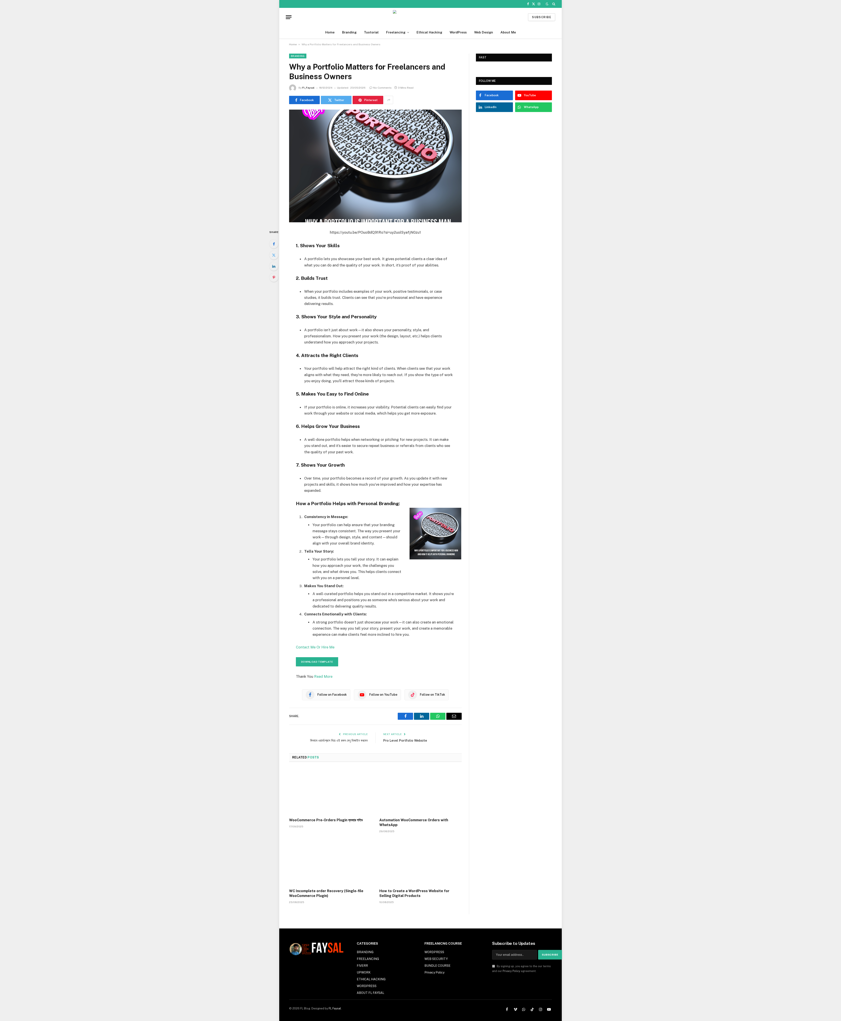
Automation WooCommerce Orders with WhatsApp (413, 822)
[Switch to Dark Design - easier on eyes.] (547, 3)
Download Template (317, 661)
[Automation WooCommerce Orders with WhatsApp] (420, 791)
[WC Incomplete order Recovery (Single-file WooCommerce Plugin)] (330, 862)
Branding (349, 32)
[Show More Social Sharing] (388, 100)
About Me (508, 32)
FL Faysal (335, 1008)
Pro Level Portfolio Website (405, 740)
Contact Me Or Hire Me (315, 647)
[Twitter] (273, 255)
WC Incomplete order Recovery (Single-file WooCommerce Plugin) (326, 893)
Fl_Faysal (308, 87)
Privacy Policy (511, 971)
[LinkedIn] (273, 266)
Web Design (483, 32)
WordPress (458, 32)
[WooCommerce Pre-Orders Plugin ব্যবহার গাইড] (330, 791)
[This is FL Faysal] (420, 17)
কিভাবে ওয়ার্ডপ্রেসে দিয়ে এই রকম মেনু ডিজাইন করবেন (339, 740)
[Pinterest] (273, 277)
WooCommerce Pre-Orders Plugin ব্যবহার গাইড (326, 820)
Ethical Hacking (429, 32)
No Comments (382, 87)
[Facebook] (273, 244)
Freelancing (395, 32)
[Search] (553, 4)
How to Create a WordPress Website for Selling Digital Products (414, 893)
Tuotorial (371, 32)
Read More (322, 676)
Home (330, 32)
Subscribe (541, 17)
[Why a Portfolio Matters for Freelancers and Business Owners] (375, 166)
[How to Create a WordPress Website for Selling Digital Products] (420, 862)
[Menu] (289, 17)
